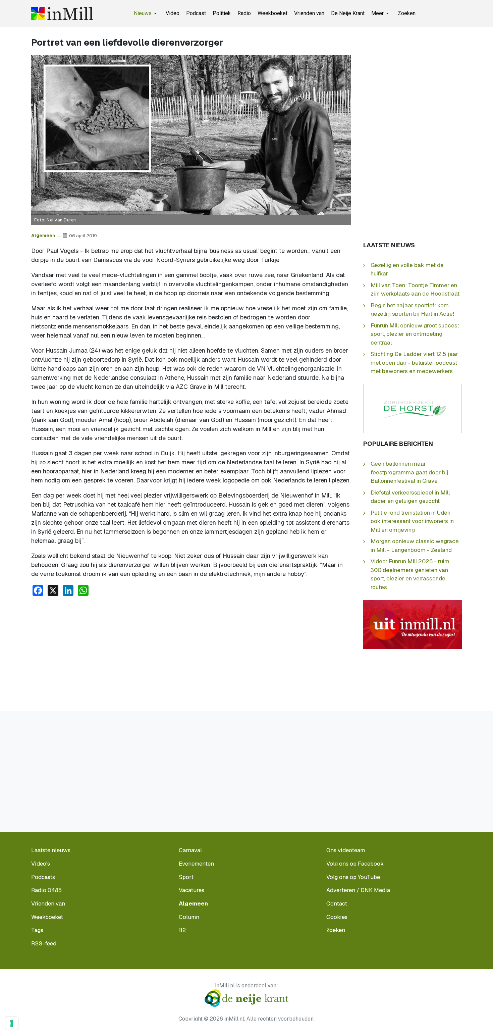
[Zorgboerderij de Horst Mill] (412, 408)
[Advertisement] (191, 652)
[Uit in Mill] (412, 624)
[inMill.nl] (62, 13)
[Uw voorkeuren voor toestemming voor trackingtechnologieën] (11, 1023)
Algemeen (43, 235)
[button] (146, 13)
